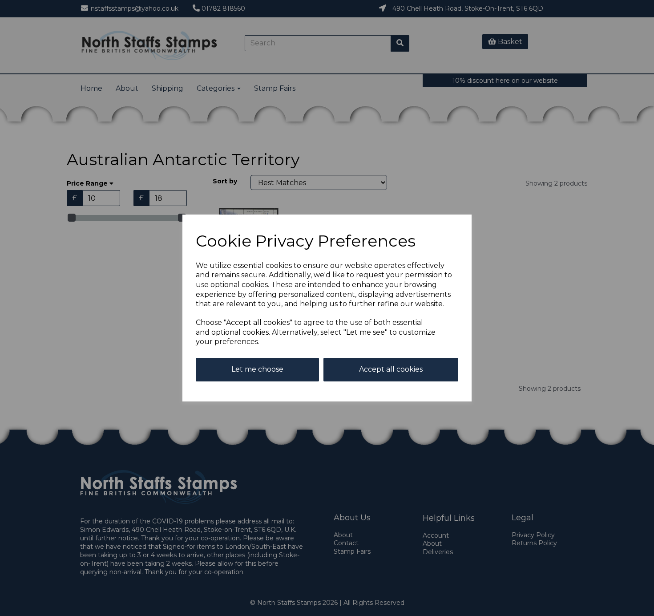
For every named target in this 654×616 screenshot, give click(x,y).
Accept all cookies (391, 369)
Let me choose (257, 369)
